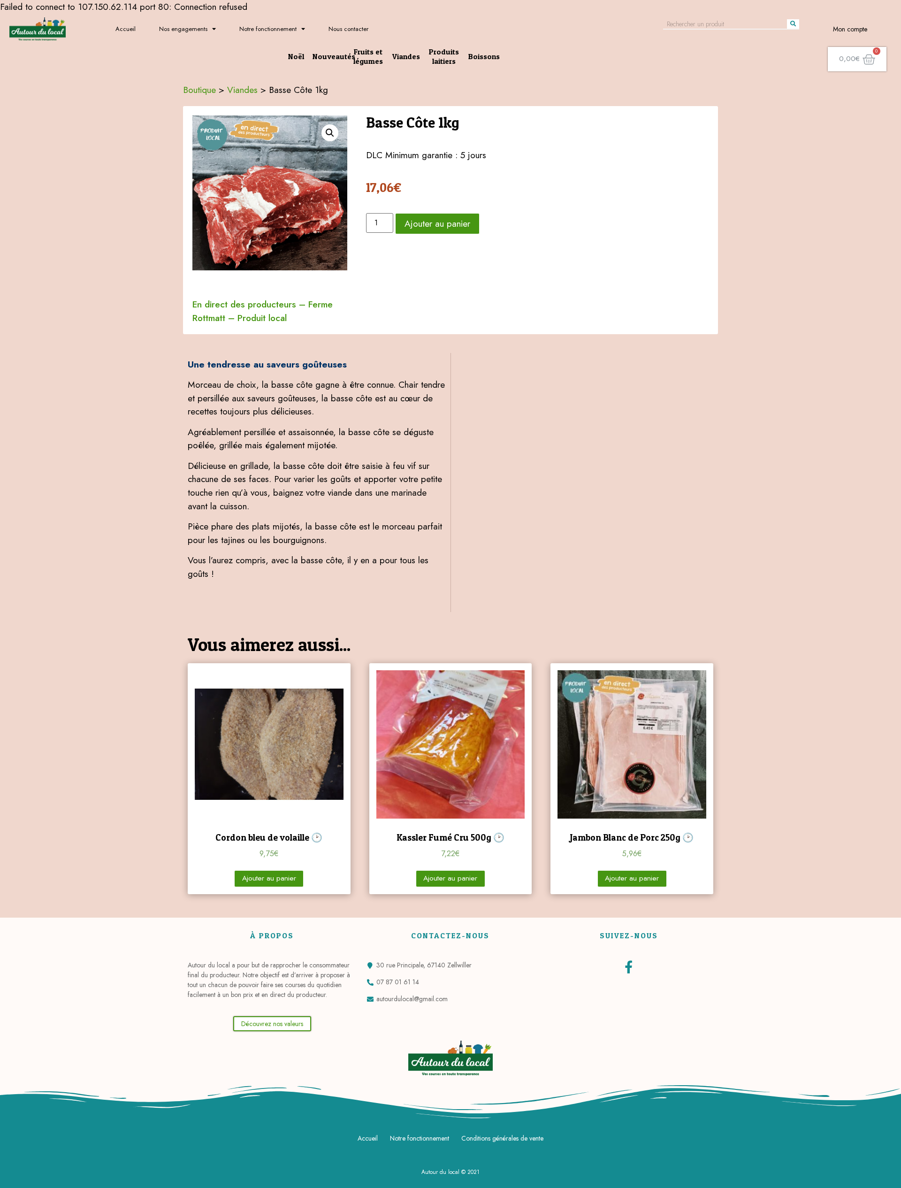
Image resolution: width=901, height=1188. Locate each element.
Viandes (406, 56)
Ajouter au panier (437, 223)
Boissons (484, 56)
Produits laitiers (444, 56)
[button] (272, 1023)
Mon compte (850, 29)
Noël (296, 56)
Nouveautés (334, 56)
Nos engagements (183, 28)
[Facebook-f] (628, 966)
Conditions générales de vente (502, 1138)
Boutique (199, 89)
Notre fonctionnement (268, 28)
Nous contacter (348, 28)
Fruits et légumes (368, 56)
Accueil (125, 28)
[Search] (793, 24)
